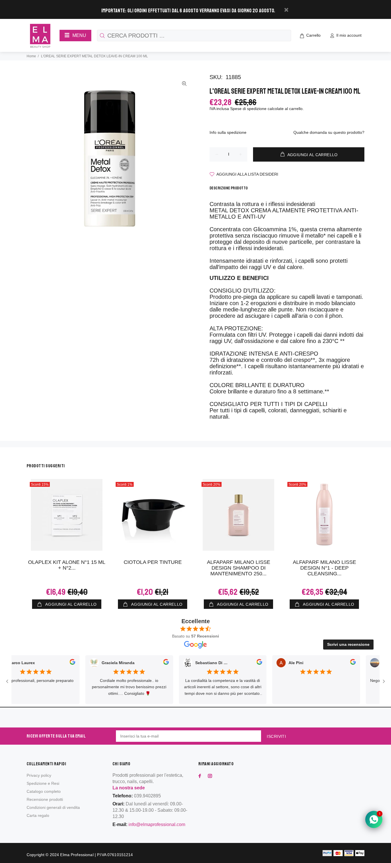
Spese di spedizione (248, 108)
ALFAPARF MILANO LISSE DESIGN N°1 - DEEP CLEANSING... (324, 567)
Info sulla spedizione (228, 132)
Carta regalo (38, 815)
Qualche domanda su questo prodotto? (328, 132)
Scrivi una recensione (348, 644)
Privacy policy (39, 775)
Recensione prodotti (45, 799)
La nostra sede (128, 787)
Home (31, 56)
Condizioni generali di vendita (53, 807)
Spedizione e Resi (43, 783)
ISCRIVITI (276, 736)
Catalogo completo (44, 791)
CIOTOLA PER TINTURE (153, 562)
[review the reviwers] (61, 663)
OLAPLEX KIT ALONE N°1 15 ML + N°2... (66, 565)
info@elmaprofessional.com (157, 824)
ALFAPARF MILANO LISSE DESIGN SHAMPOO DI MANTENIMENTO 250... (238, 567)
